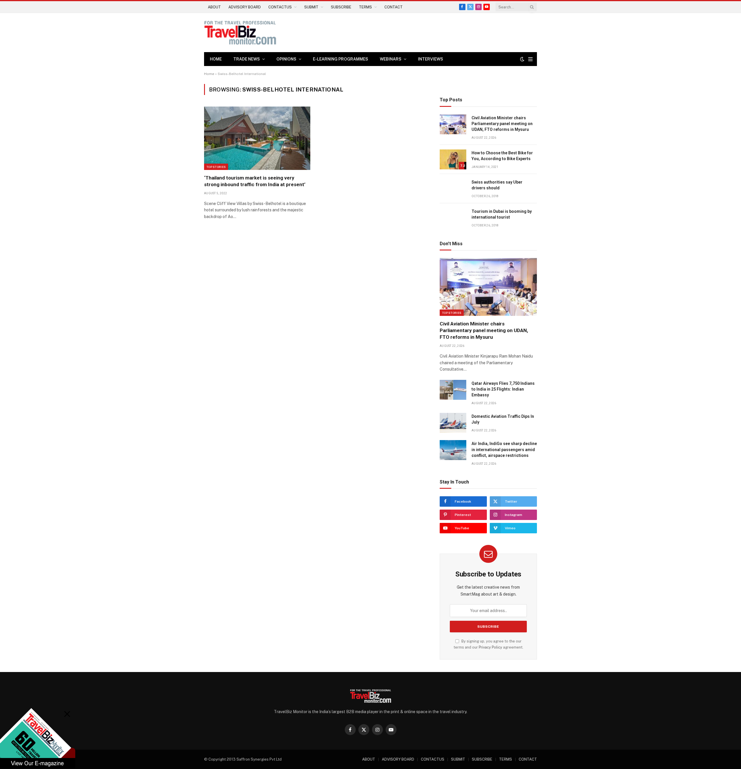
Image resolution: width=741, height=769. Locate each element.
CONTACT (393, 7)
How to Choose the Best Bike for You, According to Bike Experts (502, 156)
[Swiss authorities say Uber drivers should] (453, 189)
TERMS (365, 7)
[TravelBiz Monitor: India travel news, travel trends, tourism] (240, 32)
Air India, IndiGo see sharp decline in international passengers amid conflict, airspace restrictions (504, 449)
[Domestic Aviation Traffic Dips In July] (453, 423)
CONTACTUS (280, 7)
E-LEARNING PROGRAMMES (340, 59)
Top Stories (216, 167)
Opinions (286, 59)
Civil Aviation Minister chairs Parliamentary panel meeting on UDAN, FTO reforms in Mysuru (502, 124)
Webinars (390, 59)
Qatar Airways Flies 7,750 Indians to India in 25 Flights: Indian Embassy (503, 389)
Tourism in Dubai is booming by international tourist (502, 214)
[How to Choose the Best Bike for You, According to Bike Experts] (453, 159)
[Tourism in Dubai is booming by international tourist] (453, 218)
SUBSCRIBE (341, 7)
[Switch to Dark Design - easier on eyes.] (522, 59)
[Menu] (530, 59)
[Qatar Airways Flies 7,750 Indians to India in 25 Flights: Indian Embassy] (453, 390)
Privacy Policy (490, 647)
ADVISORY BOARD (244, 7)
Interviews (430, 59)
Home (216, 59)
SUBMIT (311, 7)
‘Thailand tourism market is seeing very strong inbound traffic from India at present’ (254, 181)
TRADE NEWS (246, 59)
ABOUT (214, 7)
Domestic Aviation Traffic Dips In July (503, 419)
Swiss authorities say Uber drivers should (497, 185)
